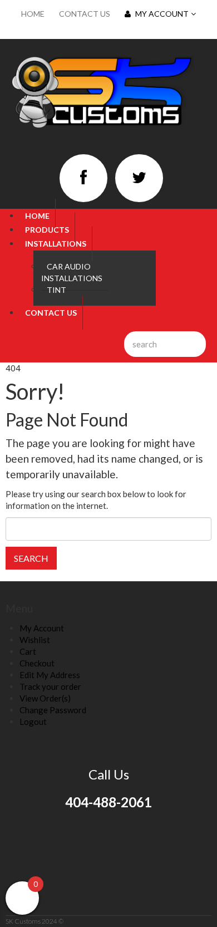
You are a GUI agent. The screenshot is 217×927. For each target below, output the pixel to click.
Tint (56, 290)
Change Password (52, 710)
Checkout (37, 663)
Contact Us (84, 13)
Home (33, 13)
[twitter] (139, 178)
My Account (162, 13)
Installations (55, 243)
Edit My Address (49, 675)
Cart (27, 651)
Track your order (50, 686)
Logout (33, 722)
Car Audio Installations (71, 272)
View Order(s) (45, 698)
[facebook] (83, 178)
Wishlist (34, 640)
